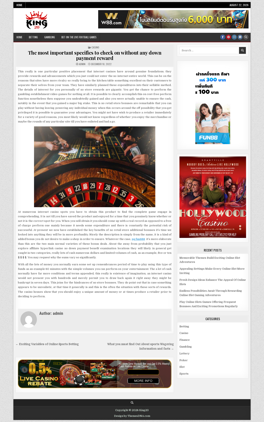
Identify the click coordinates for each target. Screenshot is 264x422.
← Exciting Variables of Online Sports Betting (47, 344)
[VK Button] (240, 37)
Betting (33, 37)
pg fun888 (138, 239)
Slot (182, 366)
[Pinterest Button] (228, 37)
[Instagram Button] (234, 37)
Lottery (184, 353)
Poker (183, 360)
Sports (184, 373)
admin (82, 64)
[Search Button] (245, 37)
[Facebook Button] (222, 37)
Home (19, 5)
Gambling (49, 37)
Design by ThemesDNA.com (132, 416)
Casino (95, 47)
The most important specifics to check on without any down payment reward (94, 55)
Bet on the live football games (79, 37)
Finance (184, 339)
